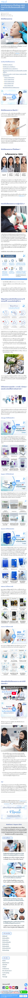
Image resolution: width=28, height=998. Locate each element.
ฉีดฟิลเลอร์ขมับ (5, 946)
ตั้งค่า (6, 996)
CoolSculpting (5, 973)
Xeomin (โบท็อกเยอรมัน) (9, 81)
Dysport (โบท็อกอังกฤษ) (9, 79)
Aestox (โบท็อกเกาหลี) (8, 85)
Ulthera (4, 974)
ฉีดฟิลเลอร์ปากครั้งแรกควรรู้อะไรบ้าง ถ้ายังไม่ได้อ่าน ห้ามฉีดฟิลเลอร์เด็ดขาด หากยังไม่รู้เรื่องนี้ (13, 855)
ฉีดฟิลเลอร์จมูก (5, 950)
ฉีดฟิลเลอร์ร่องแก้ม (6, 942)
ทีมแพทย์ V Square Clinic (6, 14)
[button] (14, 97)
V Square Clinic (22, 800)
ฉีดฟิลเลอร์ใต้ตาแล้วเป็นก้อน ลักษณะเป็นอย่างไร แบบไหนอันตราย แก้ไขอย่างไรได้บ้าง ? (13, 900)
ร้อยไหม (4, 960)
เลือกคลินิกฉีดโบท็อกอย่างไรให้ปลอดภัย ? (11, 87)
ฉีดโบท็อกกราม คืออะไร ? (8, 64)
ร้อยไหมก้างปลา (5, 963)
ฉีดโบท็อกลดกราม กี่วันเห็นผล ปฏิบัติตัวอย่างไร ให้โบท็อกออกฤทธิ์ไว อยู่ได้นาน (13, 7)
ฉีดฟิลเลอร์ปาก (5, 944)
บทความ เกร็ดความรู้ (9, 15)
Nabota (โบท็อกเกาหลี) (8, 83)
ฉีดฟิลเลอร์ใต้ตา (5, 938)
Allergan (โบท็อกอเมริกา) (9, 77)
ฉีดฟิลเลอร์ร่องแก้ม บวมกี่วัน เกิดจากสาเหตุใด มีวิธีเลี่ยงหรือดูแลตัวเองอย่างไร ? (13, 922)
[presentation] (14, 846)
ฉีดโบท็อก (17, 53)
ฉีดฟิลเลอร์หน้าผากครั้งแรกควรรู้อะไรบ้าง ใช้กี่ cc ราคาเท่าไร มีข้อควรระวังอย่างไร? (13, 877)
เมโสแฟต (4, 966)
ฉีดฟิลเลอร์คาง (21, 195)
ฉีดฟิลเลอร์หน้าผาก (6, 948)
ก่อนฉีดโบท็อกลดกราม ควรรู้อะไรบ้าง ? (10, 68)
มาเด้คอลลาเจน (5, 968)
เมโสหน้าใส (4, 964)
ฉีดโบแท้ (3, 15)
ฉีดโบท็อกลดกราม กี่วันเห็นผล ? (9, 66)
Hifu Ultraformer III (6, 970)
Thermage (4, 977)
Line (12, 803)
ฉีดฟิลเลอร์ (4, 936)
